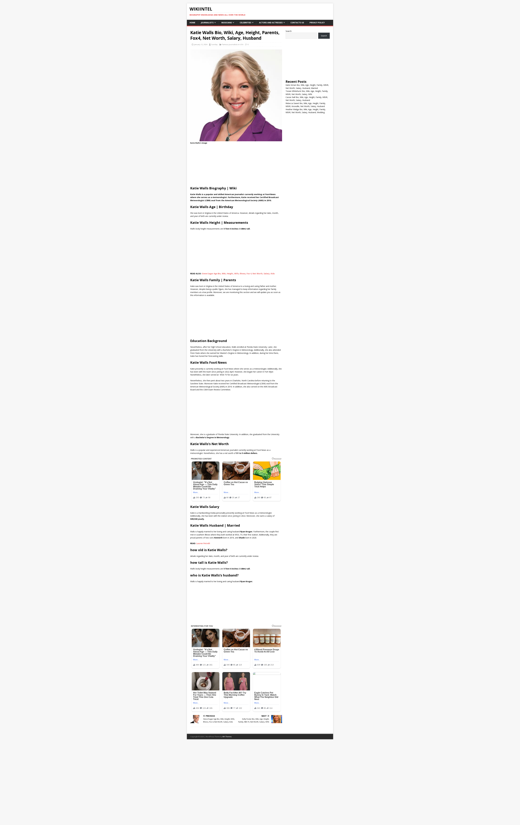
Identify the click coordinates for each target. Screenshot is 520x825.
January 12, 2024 (200, 44)
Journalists (207, 22)
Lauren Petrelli (203, 543)
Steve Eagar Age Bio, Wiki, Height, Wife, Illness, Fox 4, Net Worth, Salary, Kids (238, 273)
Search (289, 31)
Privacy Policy (317, 22)
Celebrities (245, 22)
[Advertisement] (236, 166)
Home (192, 22)
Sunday (214, 44)
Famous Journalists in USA (232, 44)
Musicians (226, 22)
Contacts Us (297, 22)
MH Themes (227, 736)
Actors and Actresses (271, 22)
